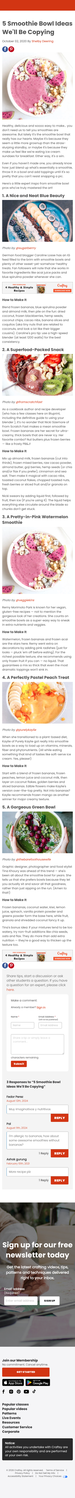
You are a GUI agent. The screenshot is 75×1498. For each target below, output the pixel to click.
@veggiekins (25, 600)
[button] (5, 49)
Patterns (9, 1413)
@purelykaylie (26, 730)
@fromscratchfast (29, 402)
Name (15, 1016)
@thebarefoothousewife (33, 859)
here (10, 990)
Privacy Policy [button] (22, 1473)
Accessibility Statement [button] (20, 1476)
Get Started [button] (26, 1372)
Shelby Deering (43, 41)
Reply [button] (59, 1118)
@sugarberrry (26, 248)
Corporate (10, 1431)
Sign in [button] (41, 1007)
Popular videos (14, 1409)
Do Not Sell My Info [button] (45, 1473)
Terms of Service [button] (55, 1470)
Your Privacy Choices (50, 1476)
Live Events (11, 1418)
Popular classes (15, 1404)
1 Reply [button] (44, 1153)
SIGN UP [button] (49, 1301)
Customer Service (17, 1427)
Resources (11, 1422)
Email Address (48, 1018)
